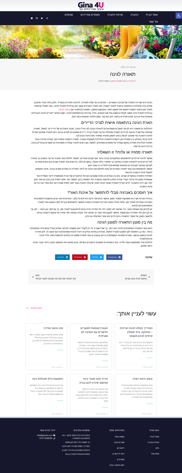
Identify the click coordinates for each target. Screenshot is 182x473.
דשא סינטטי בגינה (116, 465)
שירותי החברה (115, 14)
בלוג (157, 448)
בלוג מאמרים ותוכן (118, 81)
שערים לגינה (119, 442)
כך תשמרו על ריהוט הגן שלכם (77, 442)
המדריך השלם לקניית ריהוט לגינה (76, 446)
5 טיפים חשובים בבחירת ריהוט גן (76, 450)
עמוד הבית (152, 14)
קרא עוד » (149, 358)
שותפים (69, 14)
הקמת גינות (119, 437)
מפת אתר (155, 454)
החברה (134, 14)
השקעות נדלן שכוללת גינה (47, 378)
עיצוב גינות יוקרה (143, 378)
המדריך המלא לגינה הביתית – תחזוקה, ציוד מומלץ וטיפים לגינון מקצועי (136, 332)
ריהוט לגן (120, 448)
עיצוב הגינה (64, 109)
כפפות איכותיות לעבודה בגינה (77, 454)
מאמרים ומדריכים (90, 14)
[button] (114, 257)
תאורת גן (120, 459)
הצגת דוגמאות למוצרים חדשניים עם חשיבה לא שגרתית (94, 332)
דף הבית (132, 81)
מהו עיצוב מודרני (53, 328)
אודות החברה (153, 442)
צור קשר (153, 21)
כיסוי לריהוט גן (118, 454)
